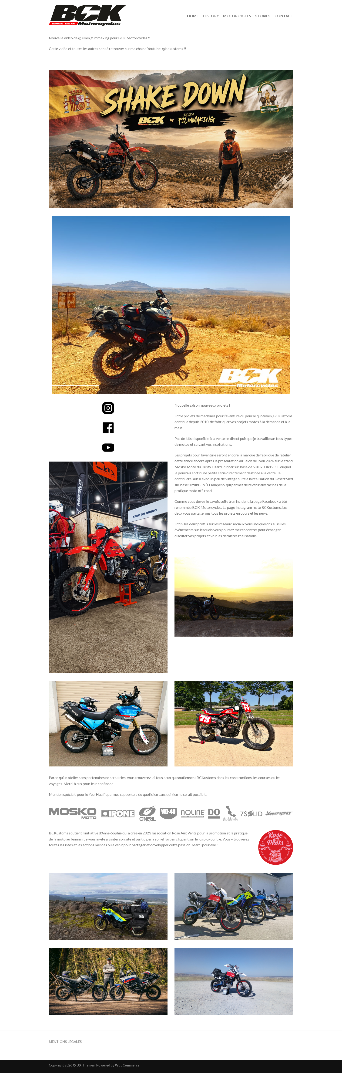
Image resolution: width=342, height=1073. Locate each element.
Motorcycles (237, 15)
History (211, 15)
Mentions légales (65, 1042)
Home (193, 15)
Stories (262, 15)
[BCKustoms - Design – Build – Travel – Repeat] (107, 14)
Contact (284, 15)
